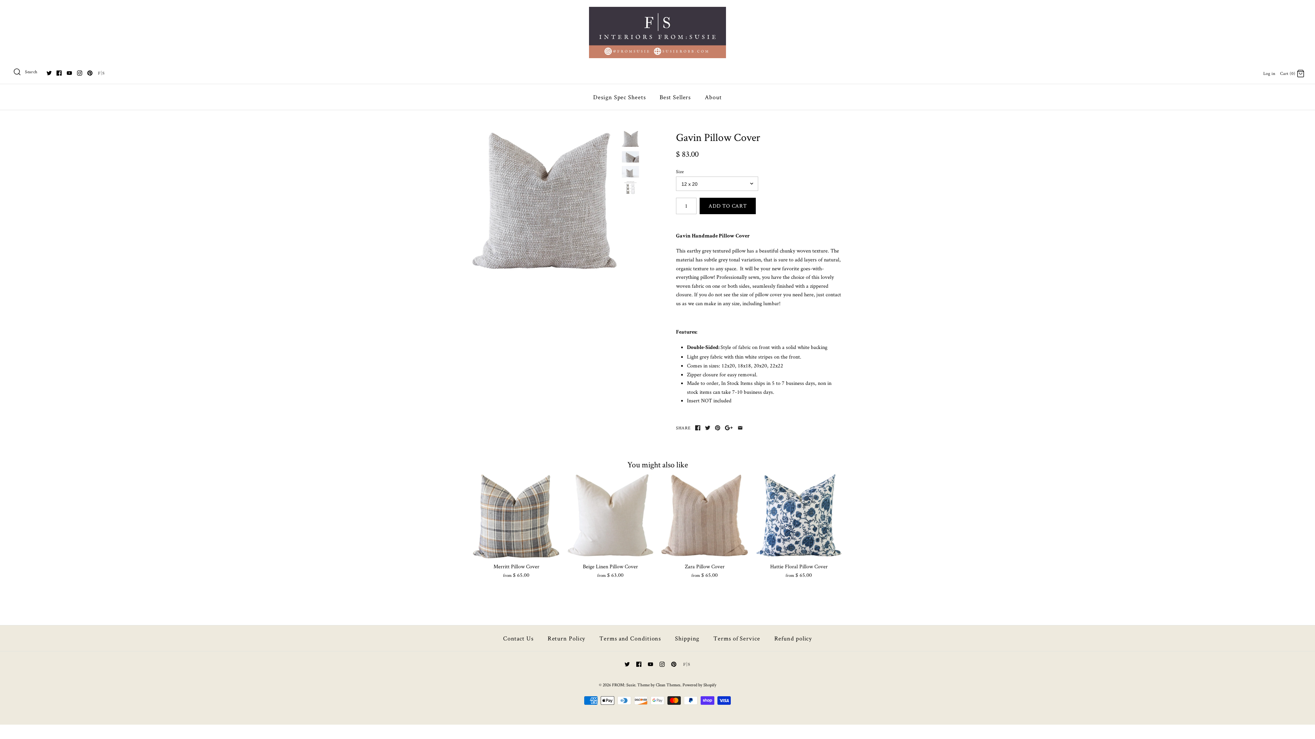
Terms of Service (736, 638)
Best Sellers (675, 97)
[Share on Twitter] (707, 427)
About (713, 97)
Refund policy (793, 638)
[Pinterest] (89, 73)
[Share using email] (740, 427)
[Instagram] (79, 73)
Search (31, 72)
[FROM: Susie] (657, 11)
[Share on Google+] (729, 427)
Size (680, 171)
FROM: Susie (623, 685)
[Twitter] (49, 73)
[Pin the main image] (717, 427)
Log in (1269, 73)
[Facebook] (59, 73)
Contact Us (518, 638)
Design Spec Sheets (619, 97)
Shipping (687, 638)
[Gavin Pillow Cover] (545, 203)
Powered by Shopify (699, 685)
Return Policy (567, 638)
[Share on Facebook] (697, 427)
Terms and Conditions (630, 638)
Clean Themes (668, 685)
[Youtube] (69, 73)
